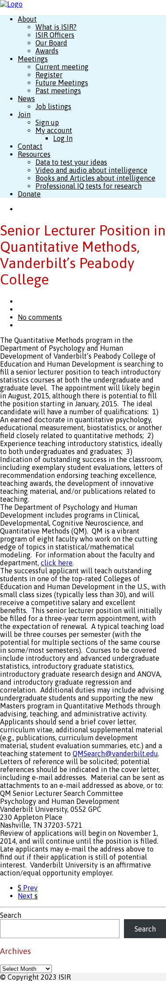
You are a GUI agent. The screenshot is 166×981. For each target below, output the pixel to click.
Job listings (53, 106)
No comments (40, 317)
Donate (29, 194)
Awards (46, 51)
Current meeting (62, 67)
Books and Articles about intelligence (95, 178)
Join (24, 114)
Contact (30, 146)
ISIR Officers (54, 35)
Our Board (51, 43)
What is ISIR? (56, 27)
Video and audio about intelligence (91, 170)
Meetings (33, 59)
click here (57, 563)
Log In (63, 138)
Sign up (47, 122)
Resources (34, 154)
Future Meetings (61, 83)
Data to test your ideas (71, 162)
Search (10, 915)
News (26, 98)
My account (53, 130)
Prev (28, 888)
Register (48, 75)
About (27, 19)
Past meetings (58, 91)
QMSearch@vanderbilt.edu (115, 754)
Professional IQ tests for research (88, 186)
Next (28, 896)
